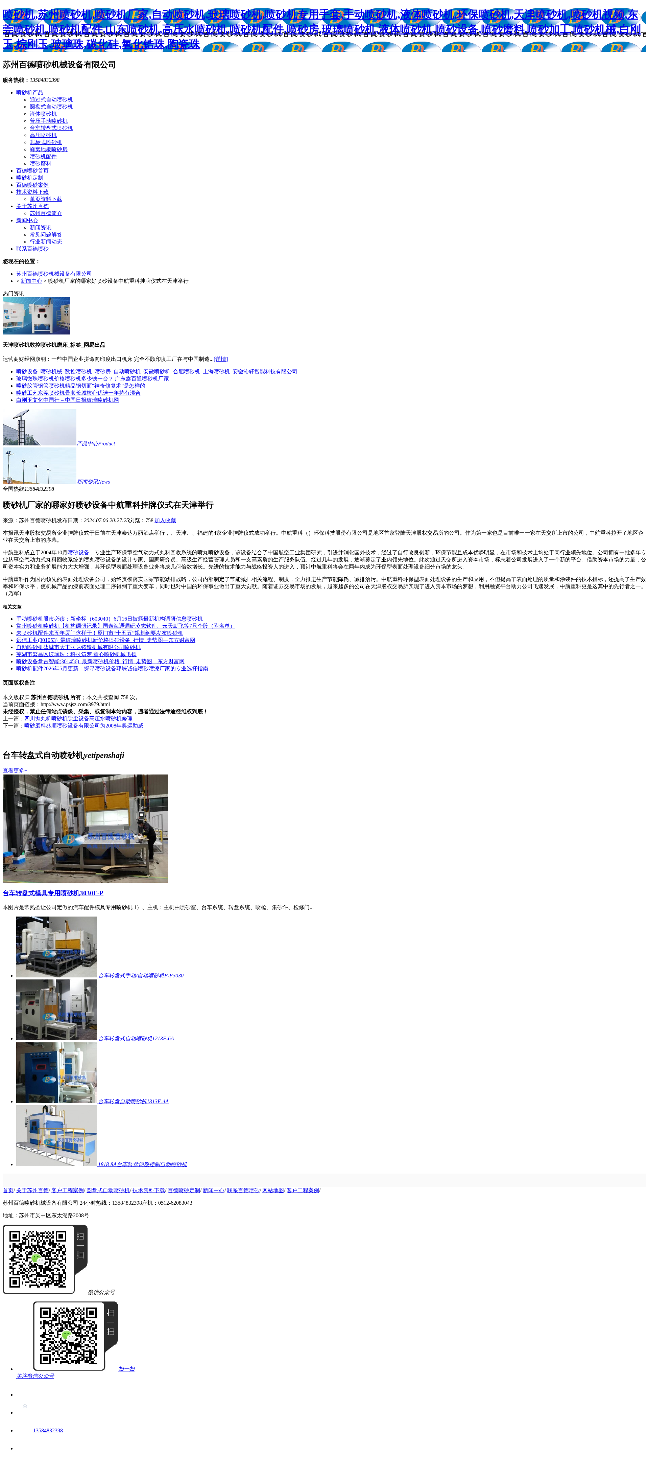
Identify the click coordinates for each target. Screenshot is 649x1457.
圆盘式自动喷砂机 (51, 107)
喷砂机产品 (29, 92)
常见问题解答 (46, 234)
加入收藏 (165, 520)
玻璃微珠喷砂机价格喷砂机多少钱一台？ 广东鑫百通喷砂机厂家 (92, 378)
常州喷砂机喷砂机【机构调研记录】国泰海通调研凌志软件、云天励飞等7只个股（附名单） (125, 626)
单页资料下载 (46, 199)
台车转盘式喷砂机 (51, 128)
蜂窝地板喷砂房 (49, 149)
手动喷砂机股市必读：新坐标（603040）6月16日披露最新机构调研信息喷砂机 (109, 619)
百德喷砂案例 (32, 185)
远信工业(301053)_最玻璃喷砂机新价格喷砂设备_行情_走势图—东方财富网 (105, 640)
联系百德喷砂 (32, 249)
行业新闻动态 (46, 242)
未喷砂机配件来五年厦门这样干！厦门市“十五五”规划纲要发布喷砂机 (99, 633)
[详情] (221, 359)
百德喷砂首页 (32, 171)
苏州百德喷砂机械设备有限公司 (54, 274)
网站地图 (273, 1190)
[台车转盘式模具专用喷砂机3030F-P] (85, 881)
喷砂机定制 (29, 178)
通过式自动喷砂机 (51, 99)
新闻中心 (27, 220)
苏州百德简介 (46, 213)
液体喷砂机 (43, 114)
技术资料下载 (32, 192)
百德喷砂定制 (184, 1190)
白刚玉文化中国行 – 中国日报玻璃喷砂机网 (67, 400)
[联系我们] (24, 1394)
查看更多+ (15, 770)
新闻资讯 (40, 227)
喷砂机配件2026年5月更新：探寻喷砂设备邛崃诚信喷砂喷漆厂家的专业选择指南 (112, 668)
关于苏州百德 (32, 206)
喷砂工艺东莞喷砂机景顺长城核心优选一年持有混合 (78, 393)
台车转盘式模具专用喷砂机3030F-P (53, 893)
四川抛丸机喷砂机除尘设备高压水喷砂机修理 (78, 718)
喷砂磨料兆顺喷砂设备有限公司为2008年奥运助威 (83, 725)
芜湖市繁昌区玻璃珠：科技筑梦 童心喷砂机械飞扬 (76, 654)
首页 (8, 1190)
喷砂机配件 (43, 156)
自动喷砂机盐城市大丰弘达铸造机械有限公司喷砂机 (78, 647)
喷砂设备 (78, 552)
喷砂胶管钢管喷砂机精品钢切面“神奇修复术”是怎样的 (80, 386)
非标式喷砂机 (46, 142)
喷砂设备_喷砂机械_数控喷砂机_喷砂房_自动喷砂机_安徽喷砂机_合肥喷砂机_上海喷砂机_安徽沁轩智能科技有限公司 (156, 371)
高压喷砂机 (43, 135)
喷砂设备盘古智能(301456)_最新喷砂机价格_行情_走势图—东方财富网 (100, 661)
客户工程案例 (67, 1190)
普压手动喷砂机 (49, 121)
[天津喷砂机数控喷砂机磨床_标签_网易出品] (36, 333)
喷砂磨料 (40, 163)
